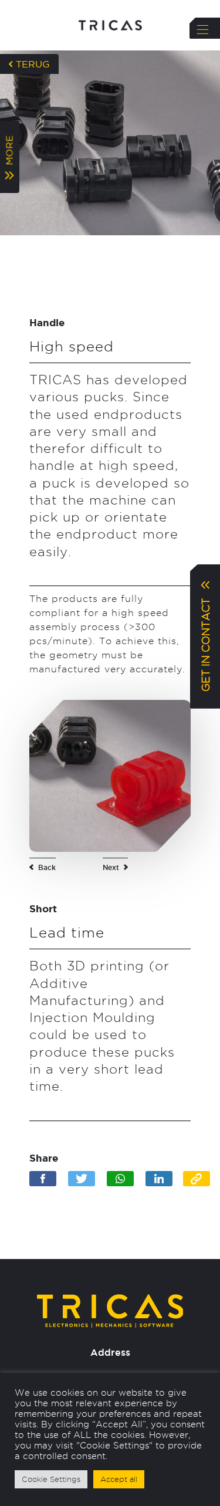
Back (47, 867)
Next (111, 867)
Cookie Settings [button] (51, 1479)
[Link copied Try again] (196, 1178)
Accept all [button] (118, 1479)
